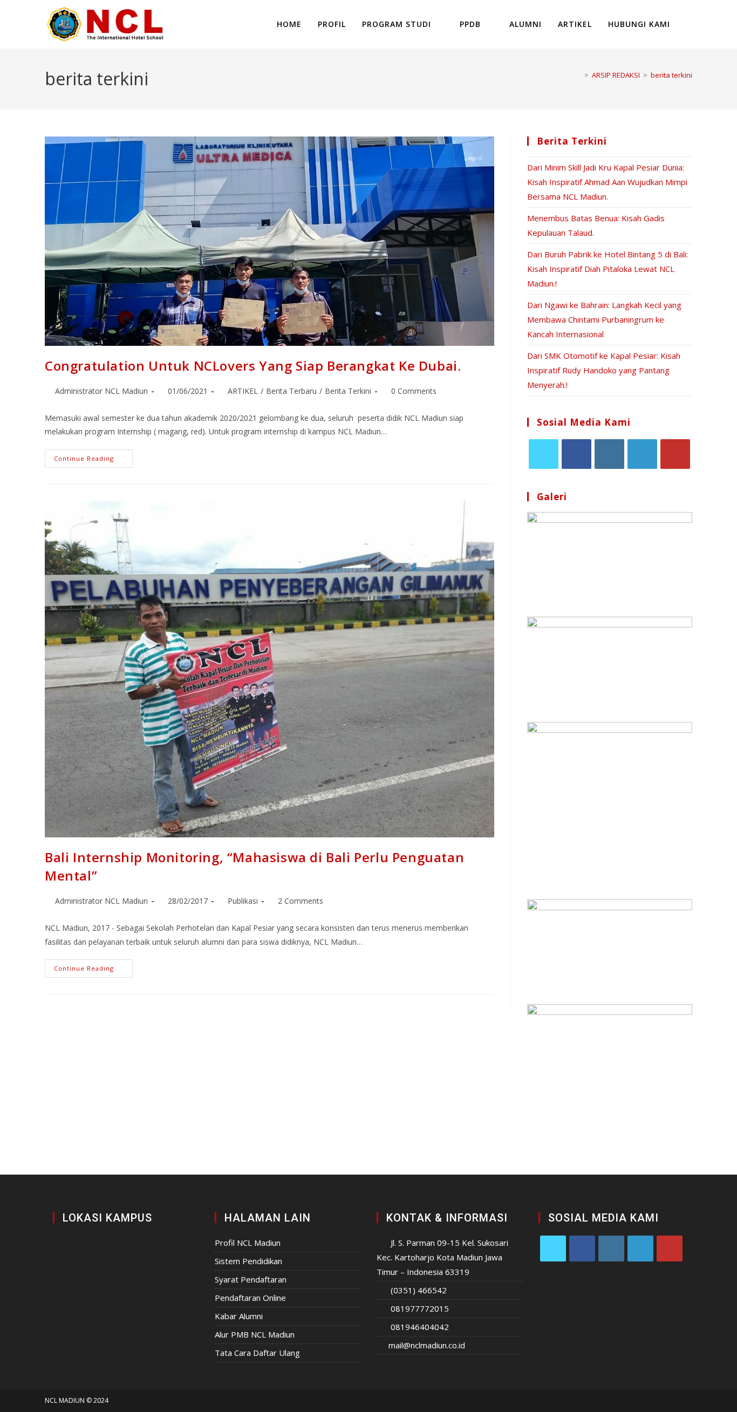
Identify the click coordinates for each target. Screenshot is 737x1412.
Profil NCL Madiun (248, 1242)
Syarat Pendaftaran (250, 1279)
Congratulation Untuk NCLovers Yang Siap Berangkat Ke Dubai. (253, 365)
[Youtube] (675, 454)
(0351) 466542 (419, 1290)
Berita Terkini (348, 391)
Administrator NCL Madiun (101, 391)
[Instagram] (609, 454)
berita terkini (671, 75)
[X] (543, 454)
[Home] (578, 75)
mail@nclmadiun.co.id (426, 1345)
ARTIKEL (243, 391)
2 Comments (300, 901)
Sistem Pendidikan (248, 1261)
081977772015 (420, 1308)
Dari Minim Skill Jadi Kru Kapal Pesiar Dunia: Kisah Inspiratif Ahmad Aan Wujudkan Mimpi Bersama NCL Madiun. (607, 182)
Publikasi (243, 901)
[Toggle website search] (689, 24)
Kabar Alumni (239, 1316)
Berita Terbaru (291, 391)
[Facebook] (576, 454)
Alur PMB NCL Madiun (255, 1334)
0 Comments (413, 391)
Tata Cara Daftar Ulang (257, 1352)
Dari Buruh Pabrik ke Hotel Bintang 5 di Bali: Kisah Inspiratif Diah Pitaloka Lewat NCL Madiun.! (607, 269)
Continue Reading (93, 455)
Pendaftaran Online (250, 1297)
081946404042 (420, 1326)
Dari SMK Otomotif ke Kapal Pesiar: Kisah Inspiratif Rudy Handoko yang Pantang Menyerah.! (603, 370)
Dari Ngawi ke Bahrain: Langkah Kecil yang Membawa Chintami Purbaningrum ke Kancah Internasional (604, 319)
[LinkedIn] (642, 454)
